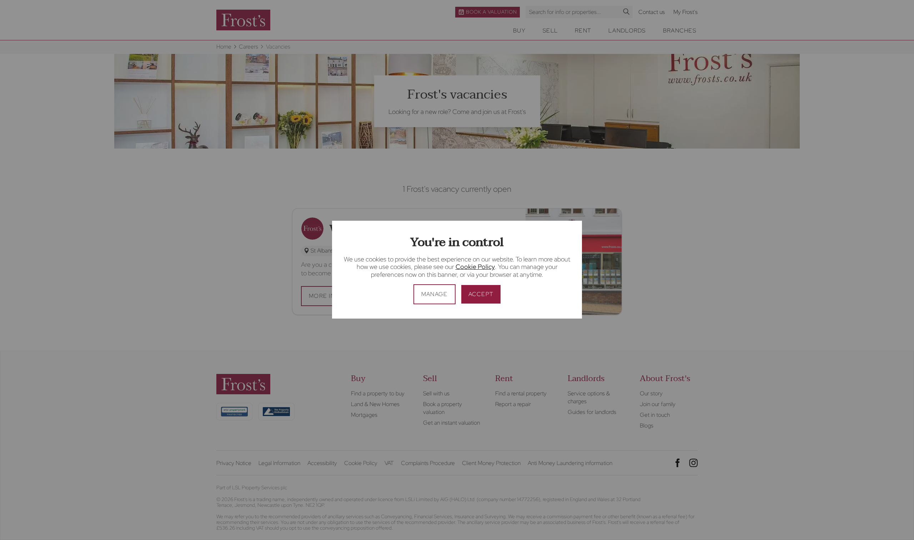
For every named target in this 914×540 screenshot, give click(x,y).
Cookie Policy (475, 266)
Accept (481, 294)
